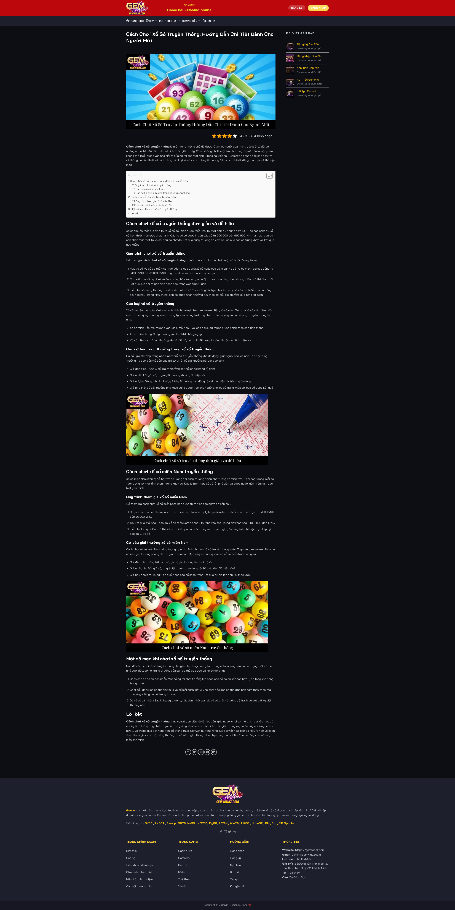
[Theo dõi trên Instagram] (225, 831)
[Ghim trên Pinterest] (207, 752)
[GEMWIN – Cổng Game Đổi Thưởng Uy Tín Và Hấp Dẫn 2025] (144, 8)
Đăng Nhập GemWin (309, 56)
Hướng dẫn (189, 21)
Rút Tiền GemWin (308, 79)
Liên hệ (210, 21)
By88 (213, 823)
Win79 (234, 823)
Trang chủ (136, 21)
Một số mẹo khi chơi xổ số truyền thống (154, 209)
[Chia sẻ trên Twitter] (194, 752)
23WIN (223, 823)
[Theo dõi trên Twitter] (229, 831)
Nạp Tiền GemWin (308, 68)
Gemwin (223, 904)
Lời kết (135, 213)
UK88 (245, 823)
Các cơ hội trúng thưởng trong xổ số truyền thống (163, 192)
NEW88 (202, 823)
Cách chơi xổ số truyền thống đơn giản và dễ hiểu (159, 181)
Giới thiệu (155, 21)
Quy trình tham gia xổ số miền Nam (154, 201)
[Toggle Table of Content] (268, 176)
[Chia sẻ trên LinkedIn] (214, 752)
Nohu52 (257, 823)
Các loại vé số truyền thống (150, 189)
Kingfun (270, 823)
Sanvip (171, 823)
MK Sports (286, 823)
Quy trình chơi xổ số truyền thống (153, 185)
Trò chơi (171, 21)
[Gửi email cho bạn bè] (201, 752)
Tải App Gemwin (307, 91)
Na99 (191, 823)
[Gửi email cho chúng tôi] (234, 831)
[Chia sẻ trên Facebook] (188, 752)
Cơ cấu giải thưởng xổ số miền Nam (155, 205)
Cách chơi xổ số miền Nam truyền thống (154, 197)
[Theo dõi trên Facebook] (221, 831)
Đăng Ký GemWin (308, 44)
